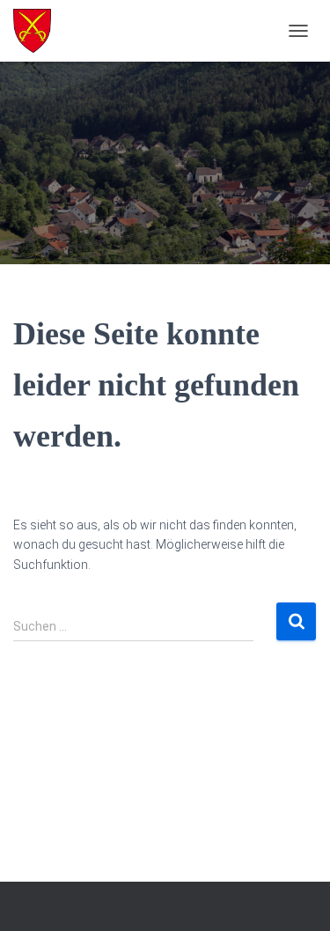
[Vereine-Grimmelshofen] (38, 31)
